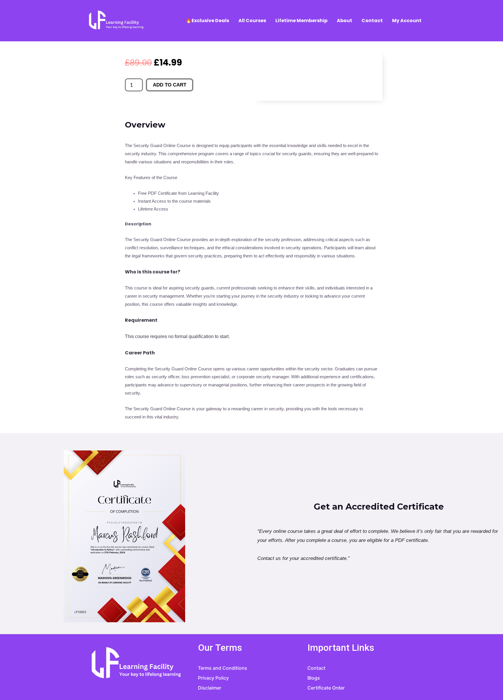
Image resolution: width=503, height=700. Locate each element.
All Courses (252, 20)
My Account (406, 20)
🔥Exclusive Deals (207, 20)
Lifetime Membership (301, 20)
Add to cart (169, 85)
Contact (372, 20)
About (344, 20)
